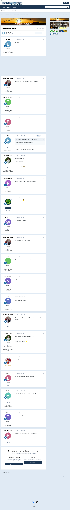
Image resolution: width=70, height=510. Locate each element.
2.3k (9, 423)
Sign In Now (32, 462)
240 (9, 190)
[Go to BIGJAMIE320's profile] (8, 122)
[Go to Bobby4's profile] (3, 33)
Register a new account (14, 464)
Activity (14, 7)
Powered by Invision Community (35, 508)
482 (9, 128)
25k (9, 167)
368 (9, 267)
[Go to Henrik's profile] (8, 395)
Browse (9, 7)
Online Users (15, 10)
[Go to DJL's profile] (8, 301)
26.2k (8, 210)
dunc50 (7, 412)
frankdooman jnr (8, 78)
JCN (8, 256)
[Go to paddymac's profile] (8, 202)
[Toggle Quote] (16, 139)
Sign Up (66, 2)
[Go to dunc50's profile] (8, 417)
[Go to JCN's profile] (8, 261)
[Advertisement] (17, 66)
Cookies (38, 505)
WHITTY (7, 217)
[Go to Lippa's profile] (8, 378)
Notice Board (18, 33)
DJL (8, 296)
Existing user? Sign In (56, 2)
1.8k (9, 229)
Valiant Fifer (8, 276)
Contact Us (32, 505)
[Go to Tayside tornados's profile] (8, 102)
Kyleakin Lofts (8, 155)
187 (8, 385)
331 (8, 90)
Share (31, 33)
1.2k (9, 287)
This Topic (62, 7)
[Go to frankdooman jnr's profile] (8, 83)
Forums (3, 10)
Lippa (8, 373)
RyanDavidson (7, 178)
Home (3, 7)
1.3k (9, 51)
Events (8, 10)
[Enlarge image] (24, 166)
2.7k (9, 402)
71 (8, 108)
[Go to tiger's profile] (8, 361)
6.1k (9, 367)
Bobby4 (9, 32)
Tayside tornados (8, 97)
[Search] (67, 7)
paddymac (8, 197)
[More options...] (43, 39)
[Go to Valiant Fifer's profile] (8, 281)
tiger (7, 356)
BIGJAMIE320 (8, 117)
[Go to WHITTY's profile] (8, 222)
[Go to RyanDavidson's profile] (8, 183)
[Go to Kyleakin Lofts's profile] (8, 160)
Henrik (8, 390)
